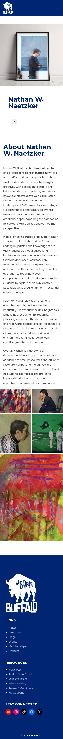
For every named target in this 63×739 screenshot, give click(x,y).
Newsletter (16, 669)
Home (12, 628)
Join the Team (18, 679)
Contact (14, 651)
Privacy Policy (17, 683)
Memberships (17, 646)
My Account (16, 693)
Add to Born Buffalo (21, 674)
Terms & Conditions (21, 688)
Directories (16, 632)
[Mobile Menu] (58, 7)
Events (13, 642)
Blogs (12, 637)
